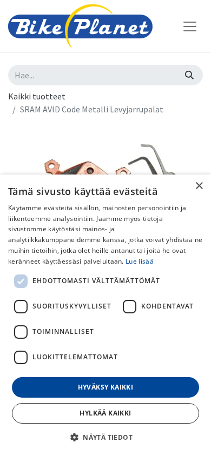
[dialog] (105, 315)
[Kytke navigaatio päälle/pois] (190, 25)
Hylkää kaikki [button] (105, 413)
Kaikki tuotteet (36, 96)
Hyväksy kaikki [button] (106, 387)
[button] (105, 437)
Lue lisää (140, 261)
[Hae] (189, 75)
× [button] (199, 186)
